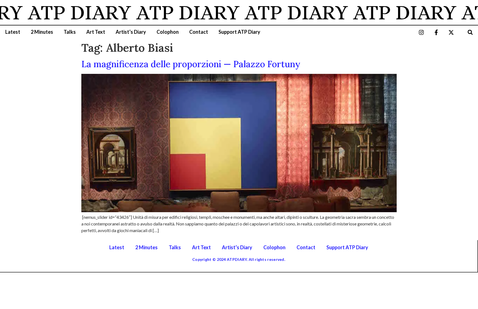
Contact (198, 32)
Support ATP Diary (239, 32)
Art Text (95, 32)
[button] (470, 32)
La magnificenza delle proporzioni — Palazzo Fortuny (190, 64)
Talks (70, 32)
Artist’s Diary (131, 32)
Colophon (168, 32)
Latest (12, 32)
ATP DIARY (71, 12)
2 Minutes (42, 32)
